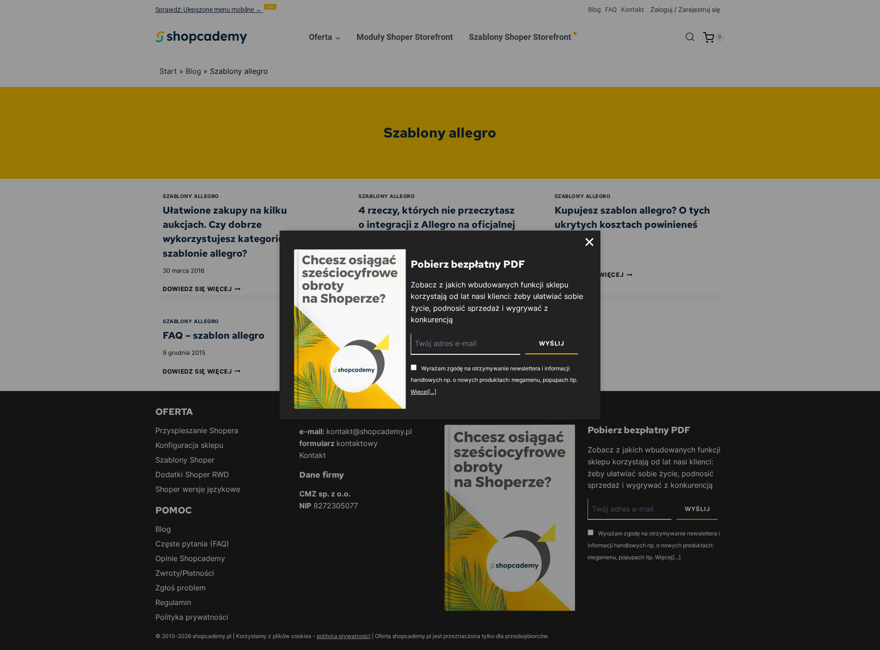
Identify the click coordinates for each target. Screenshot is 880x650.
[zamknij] (589, 241)
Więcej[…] (423, 391)
